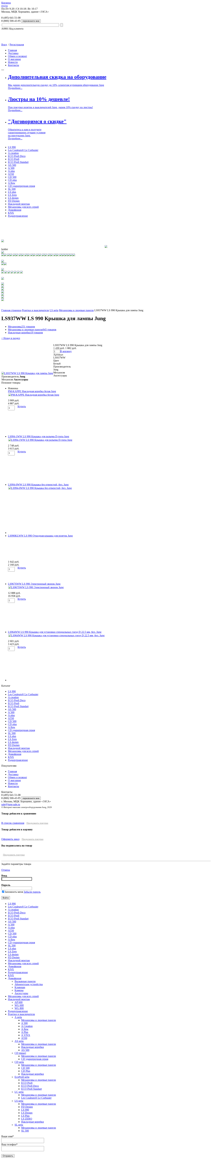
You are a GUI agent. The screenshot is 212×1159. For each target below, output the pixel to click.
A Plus (24, 1032)
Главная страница (11, 310)
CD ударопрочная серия (21, 186)
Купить (22, 406)
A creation (13, 153)
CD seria (19, 1062)
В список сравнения (12, 823)
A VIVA (25, 1035)
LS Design (26, 1112)
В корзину (66, 351)
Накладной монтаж (19, 203)
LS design (13, 198)
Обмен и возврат (17, 56)
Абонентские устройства (29, 984)
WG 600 (19, 1005)
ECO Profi (13, 159)
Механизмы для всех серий (23, 206)
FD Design (14, 201)
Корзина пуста (6, 4)
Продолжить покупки (37, 823)
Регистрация (17, 44)
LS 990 (12, 147)
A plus (11, 171)
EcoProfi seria (22, 1077)
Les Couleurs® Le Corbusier (23, 150)
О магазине (14, 59)
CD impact (20, 1053)
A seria (18, 1017)
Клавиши (20, 987)
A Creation (27, 1026)
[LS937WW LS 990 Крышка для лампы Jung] (27, 373)
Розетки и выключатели (35, 310)
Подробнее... (15, 88)
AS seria (19, 1041)
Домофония (14, 209)
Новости (13, 62)
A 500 (11, 168)
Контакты (13, 65)
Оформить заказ (10, 839)
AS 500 (12, 165)
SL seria (19, 1124)
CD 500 (12, 177)
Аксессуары (21, 993)
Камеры (19, 990)
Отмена (5, 870)
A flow (11, 183)
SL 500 (12, 189)
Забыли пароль (32, 891)
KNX (11, 212)
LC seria (19, 1091)
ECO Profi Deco (17, 156)
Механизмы (21, 326)
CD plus (12, 180)
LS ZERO (26, 1118)
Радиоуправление (18, 215)
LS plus (12, 192)
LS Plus (25, 1115)
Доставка (13, 53)
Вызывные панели (25, 981)
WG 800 (19, 1008)
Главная (12, 50)
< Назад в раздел (10, 338)
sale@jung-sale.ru (10, 804)
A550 (11, 174)
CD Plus (25, 1071)
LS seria (54, 310)
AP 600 (19, 1002)
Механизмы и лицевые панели (76, 310)
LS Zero (12, 195)
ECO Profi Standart (18, 162)
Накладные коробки (25, 332)
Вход (4, 44)
